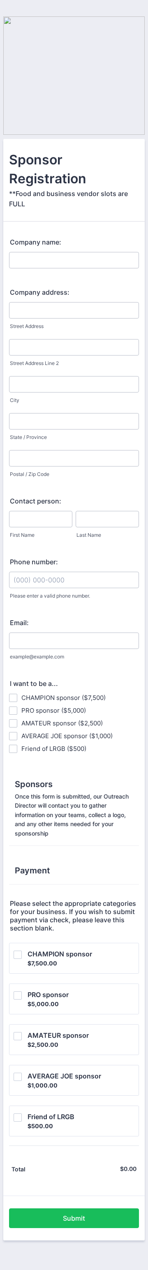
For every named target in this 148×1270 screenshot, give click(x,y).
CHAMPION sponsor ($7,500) (63, 698)
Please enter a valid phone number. (50, 596)
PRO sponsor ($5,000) (53, 710)
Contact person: (35, 501)
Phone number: (34, 562)
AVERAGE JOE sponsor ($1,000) (67, 736)
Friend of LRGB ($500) (53, 749)
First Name (22, 535)
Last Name (88, 535)
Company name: (35, 242)
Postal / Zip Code (29, 474)
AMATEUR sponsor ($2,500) (62, 723)
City (14, 400)
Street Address (27, 326)
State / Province (28, 437)
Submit (74, 1218)
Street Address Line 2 (34, 363)
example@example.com (37, 656)
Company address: (39, 292)
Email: (19, 623)
